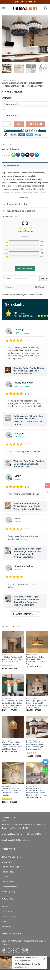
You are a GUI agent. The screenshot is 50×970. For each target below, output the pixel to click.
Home (4, 80)
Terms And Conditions (12, 856)
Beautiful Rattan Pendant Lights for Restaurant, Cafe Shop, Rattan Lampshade (28, 371)
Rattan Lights (14, 80)
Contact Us (7, 911)
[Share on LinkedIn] (36, 155)
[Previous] (6, 38)
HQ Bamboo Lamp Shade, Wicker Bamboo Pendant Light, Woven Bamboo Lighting (30, 964)
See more (24, 197)
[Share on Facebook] (18, 155)
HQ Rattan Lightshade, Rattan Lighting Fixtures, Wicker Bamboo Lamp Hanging (11, 791)
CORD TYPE (7, 109)
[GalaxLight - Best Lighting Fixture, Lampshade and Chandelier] (25, 8)
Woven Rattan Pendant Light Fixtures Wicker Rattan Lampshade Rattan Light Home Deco (12, 745)
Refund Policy (8, 871)
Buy (19, 124)
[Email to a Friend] (27, 155)
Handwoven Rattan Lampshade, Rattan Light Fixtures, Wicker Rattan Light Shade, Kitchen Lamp (36, 791)
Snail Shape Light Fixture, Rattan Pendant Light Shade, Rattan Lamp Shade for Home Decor (36, 704)
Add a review (25, 268)
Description (13, 165)
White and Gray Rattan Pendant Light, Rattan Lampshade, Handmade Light (28, 464)
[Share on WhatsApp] (13, 155)
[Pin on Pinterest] (32, 155)
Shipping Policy (8, 862)
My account (7, 926)
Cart (4, 921)
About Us (6, 906)
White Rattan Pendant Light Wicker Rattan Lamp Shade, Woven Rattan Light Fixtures (27, 506)
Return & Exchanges (11, 866)
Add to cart (35, 124)
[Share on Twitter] (23, 155)
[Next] (44, 38)
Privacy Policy (8, 881)
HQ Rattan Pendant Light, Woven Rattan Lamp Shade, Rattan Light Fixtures (12, 659)
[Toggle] (4, 165)
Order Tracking (8, 916)
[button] (3, 8)
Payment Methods (10, 886)
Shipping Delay (8, 891)
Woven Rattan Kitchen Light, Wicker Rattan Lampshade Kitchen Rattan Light (37, 660)
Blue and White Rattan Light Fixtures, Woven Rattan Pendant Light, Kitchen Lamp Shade (35, 745)
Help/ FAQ (6, 876)
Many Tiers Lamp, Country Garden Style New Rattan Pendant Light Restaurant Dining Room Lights (12, 704)
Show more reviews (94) (25, 614)
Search (44, 278)
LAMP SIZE (6, 98)
